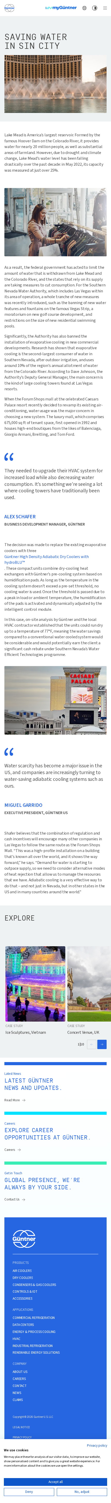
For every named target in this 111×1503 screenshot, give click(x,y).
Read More (12, 1100)
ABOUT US (20, 1372)
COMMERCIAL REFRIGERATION (34, 1318)
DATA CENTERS (23, 1325)
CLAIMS (18, 1400)
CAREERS (19, 1379)
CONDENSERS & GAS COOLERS (34, 1285)
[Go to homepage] (9, 8)
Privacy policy (97, 1445)
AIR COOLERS (22, 1271)
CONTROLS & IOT (25, 1291)
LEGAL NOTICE (21, 1427)
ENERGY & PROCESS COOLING (34, 1332)
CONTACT (20, 1386)
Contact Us (11, 1199)
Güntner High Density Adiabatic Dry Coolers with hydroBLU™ (46, 559)
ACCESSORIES (22, 1298)
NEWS (17, 1393)
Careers (9, 1149)
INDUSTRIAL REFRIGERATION (33, 1346)
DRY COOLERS (23, 1278)
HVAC (16, 1339)
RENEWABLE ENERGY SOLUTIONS (36, 1352)
